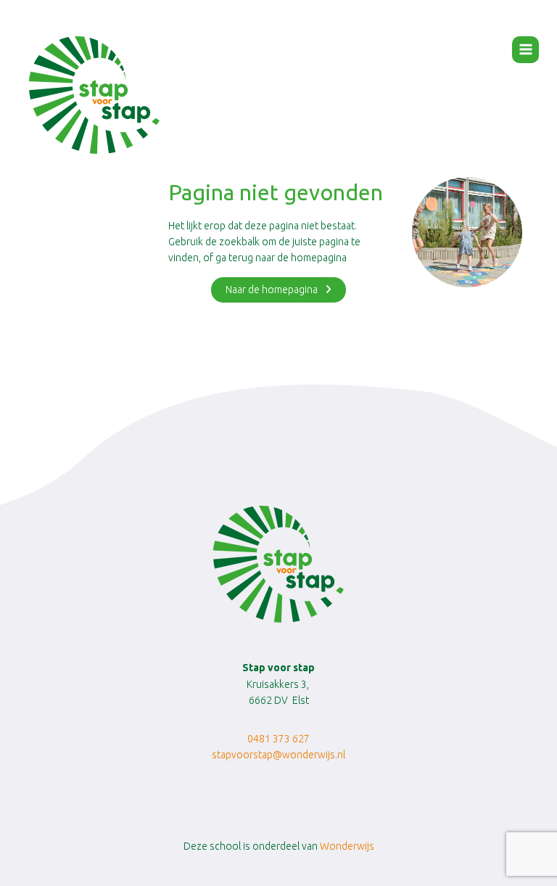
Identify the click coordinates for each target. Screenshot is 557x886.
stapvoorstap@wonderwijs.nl (278, 754)
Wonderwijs (347, 846)
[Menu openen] (525, 49)
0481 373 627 (278, 739)
